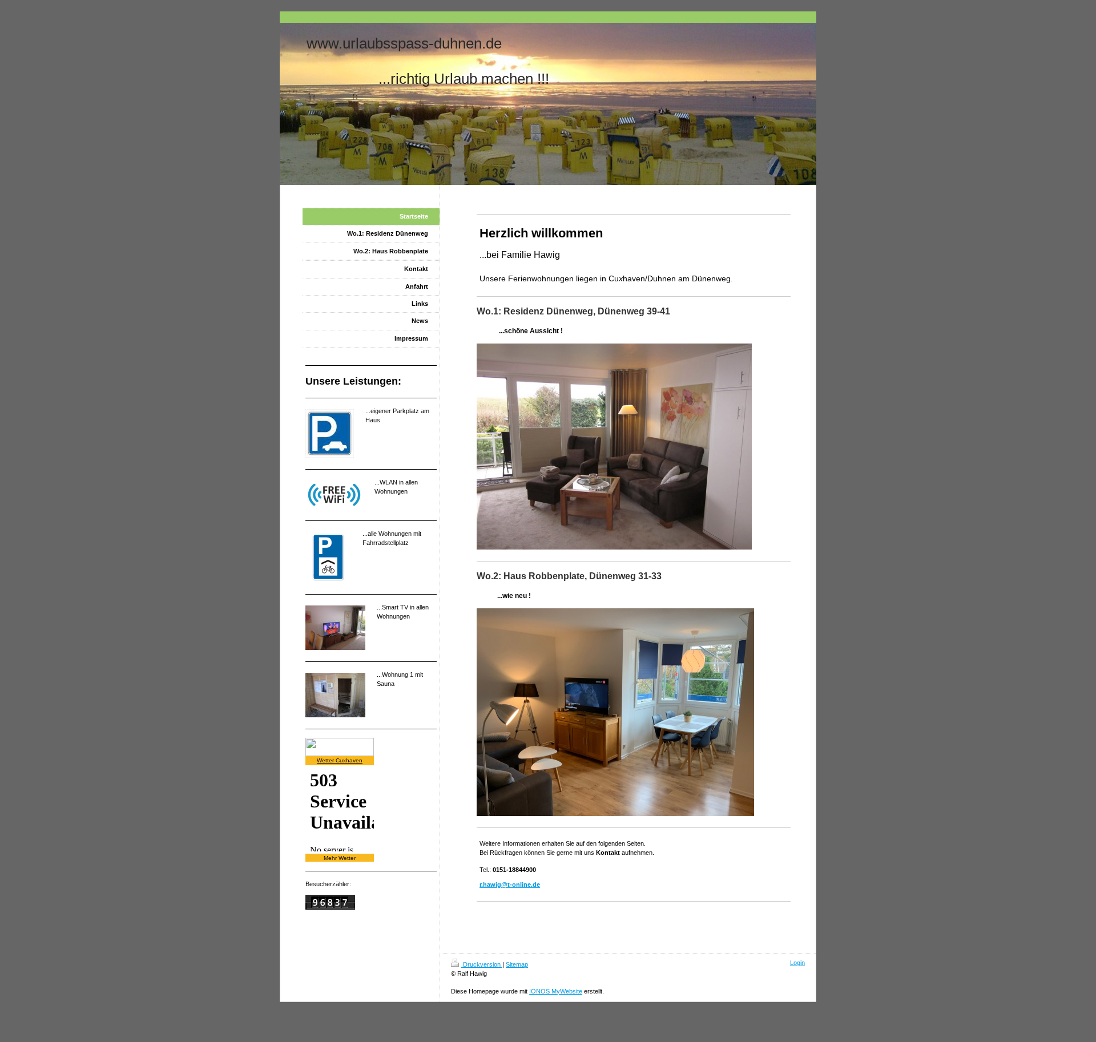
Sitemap (517, 964)
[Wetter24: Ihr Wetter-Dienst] (371, 747)
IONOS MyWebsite (555, 991)
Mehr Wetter (340, 858)
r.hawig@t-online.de (510, 884)
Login (797, 962)
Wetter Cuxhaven (339, 760)
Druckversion (481, 964)
